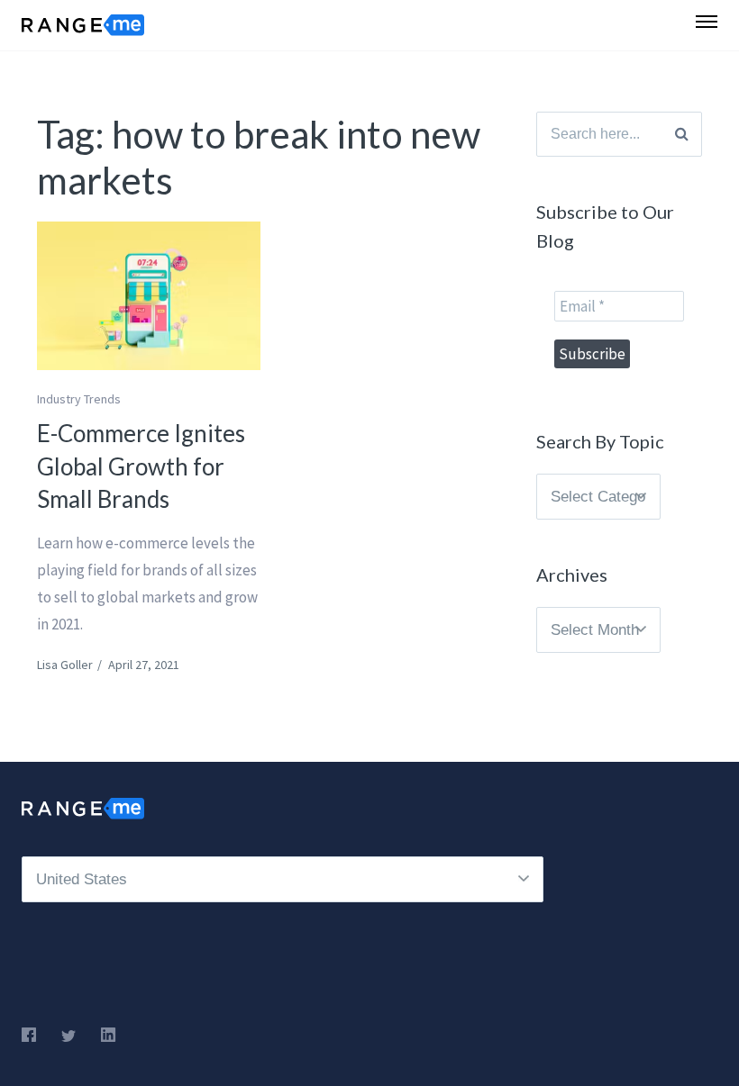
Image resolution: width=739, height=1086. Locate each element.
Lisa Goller (65, 664)
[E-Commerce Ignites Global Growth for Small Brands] (148, 296)
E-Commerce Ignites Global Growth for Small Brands (141, 466)
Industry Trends (79, 399)
